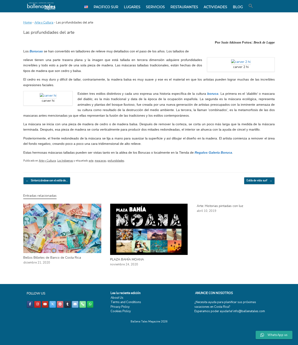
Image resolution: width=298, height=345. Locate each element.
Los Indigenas (65, 160)
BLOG (238, 7)
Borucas (36, 51)
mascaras (100, 160)
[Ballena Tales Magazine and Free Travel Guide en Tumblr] (67, 304)
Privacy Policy (120, 307)
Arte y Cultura (43, 22)
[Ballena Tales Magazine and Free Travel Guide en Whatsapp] (90, 304)
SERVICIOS (155, 7)
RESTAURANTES (184, 7)
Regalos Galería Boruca (213, 152)
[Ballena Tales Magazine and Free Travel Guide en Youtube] (45, 304)
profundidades (116, 160)
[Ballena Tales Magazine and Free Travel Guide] (41, 6)
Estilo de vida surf (259, 180)
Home (27, 22)
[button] (251, 6)
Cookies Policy (121, 311)
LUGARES (132, 7)
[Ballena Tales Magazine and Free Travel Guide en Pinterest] (60, 304)
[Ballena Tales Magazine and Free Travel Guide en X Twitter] (52, 304)
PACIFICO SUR (106, 7)
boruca (212, 93)
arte (91, 160)
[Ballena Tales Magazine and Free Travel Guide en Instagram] (37, 304)
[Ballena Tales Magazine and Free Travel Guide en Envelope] (75, 304)
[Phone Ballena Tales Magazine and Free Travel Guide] (82, 304)
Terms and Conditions (126, 302)
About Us (117, 298)
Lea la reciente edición (126, 293)
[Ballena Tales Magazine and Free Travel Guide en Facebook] (30, 304)
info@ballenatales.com (249, 311)
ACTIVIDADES (215, 7)
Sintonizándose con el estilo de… (47, 180)
